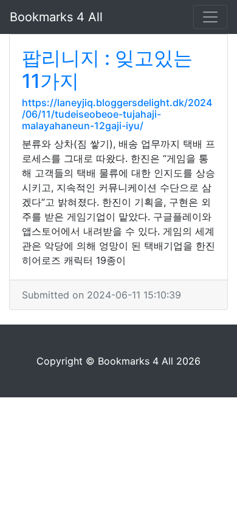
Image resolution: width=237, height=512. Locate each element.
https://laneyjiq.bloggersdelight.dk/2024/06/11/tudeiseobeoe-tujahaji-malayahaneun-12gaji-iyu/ (117, 114)
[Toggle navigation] (210, 17)
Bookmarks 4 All (56, 17)
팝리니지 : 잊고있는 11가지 (107, 69)
